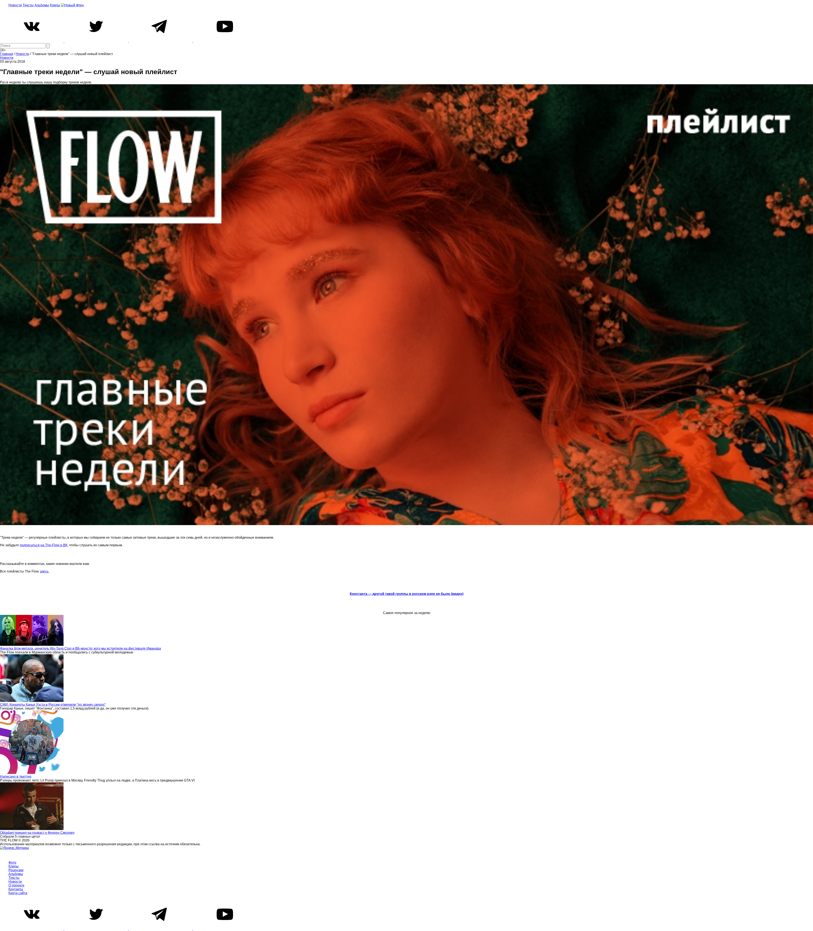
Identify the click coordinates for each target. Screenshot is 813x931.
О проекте (16, 885)
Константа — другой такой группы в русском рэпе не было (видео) (406, 594)
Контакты (15, 889)
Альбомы (42, 5)
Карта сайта (17, 893)
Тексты (28, 5)
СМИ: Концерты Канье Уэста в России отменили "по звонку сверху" (53, 704)
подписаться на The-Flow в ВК (43, 545)
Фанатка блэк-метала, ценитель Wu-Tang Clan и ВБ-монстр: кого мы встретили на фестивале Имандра (80, 648)
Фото (12, 862)
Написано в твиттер (15, 776)
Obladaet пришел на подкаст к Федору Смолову (37, 832)
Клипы (55, 5)
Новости (15, 5)
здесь (44, 571)
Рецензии (16, 870)
